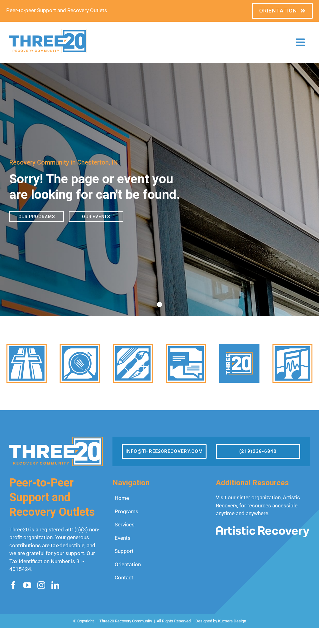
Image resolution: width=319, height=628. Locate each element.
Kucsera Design (232, 621)
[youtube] (27, 585)
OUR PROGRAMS (36, 216)
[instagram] (41, 585)
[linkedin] (55, 585)
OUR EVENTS (96, 216)
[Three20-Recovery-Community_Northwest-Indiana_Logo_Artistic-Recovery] (262, 528)
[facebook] (13, 585)
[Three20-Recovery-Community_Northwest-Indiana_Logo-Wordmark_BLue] (48, 31)
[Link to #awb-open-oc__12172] (300, 42)
